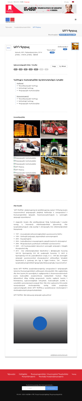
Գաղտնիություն (28, 376)
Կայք (54, 66)
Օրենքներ (23, 374)
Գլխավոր (9, 27)
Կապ (74, 374)
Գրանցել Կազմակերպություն (51, 376)
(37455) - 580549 (32, 55)
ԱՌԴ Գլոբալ (37, 27)
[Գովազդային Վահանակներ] (26, 158)
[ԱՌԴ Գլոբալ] (26, 129)
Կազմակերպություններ (22, 27)
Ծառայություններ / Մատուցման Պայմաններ (49, 374)
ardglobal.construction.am (59, 355)
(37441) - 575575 (20, 55)
